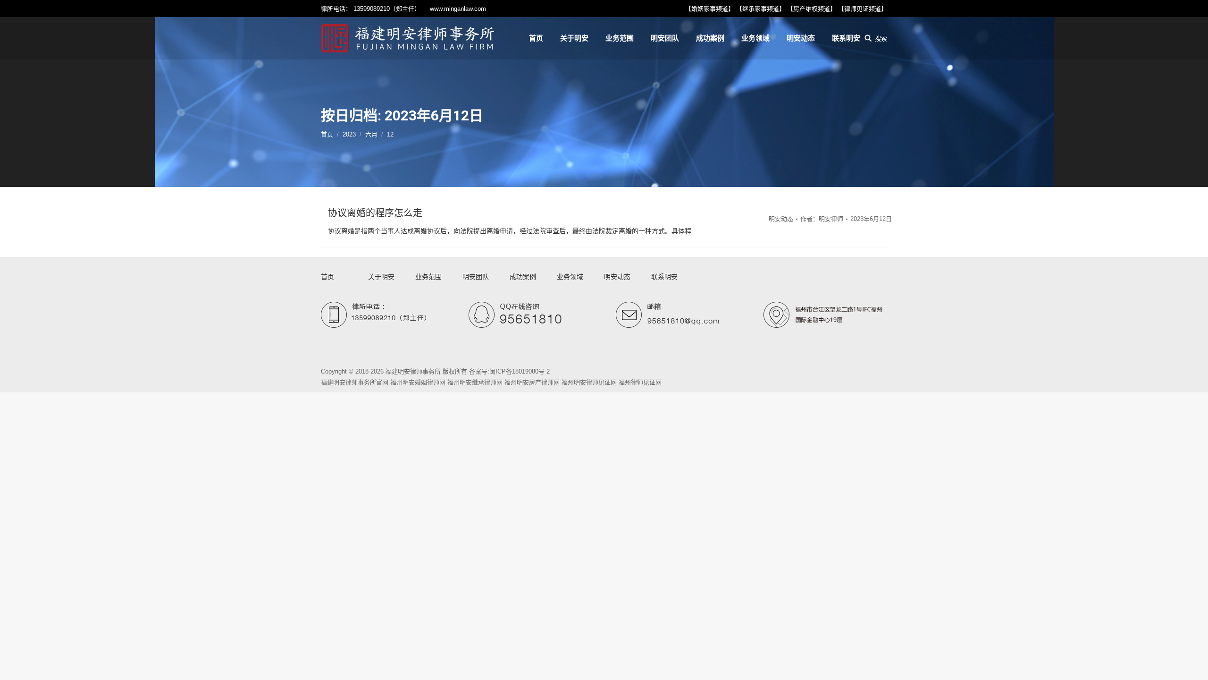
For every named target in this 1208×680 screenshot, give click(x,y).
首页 (327, 134)
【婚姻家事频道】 (709, 8)
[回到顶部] (1193, 664)
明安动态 (781, 218)
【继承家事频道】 (760, 8)
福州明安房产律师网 (532, 382)
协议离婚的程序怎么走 (375, 213)
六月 (371, 134)
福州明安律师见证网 (589, 382)
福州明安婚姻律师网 (417, 382)
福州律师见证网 (640, 382)
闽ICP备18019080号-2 (519, 371)
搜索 (881, 38)
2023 (349, 134)
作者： (821, 218)
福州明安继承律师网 (475, 382)
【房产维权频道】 (811, 8)
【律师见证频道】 (862, 8)
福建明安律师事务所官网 (354, 382)
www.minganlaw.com (458, 8)
